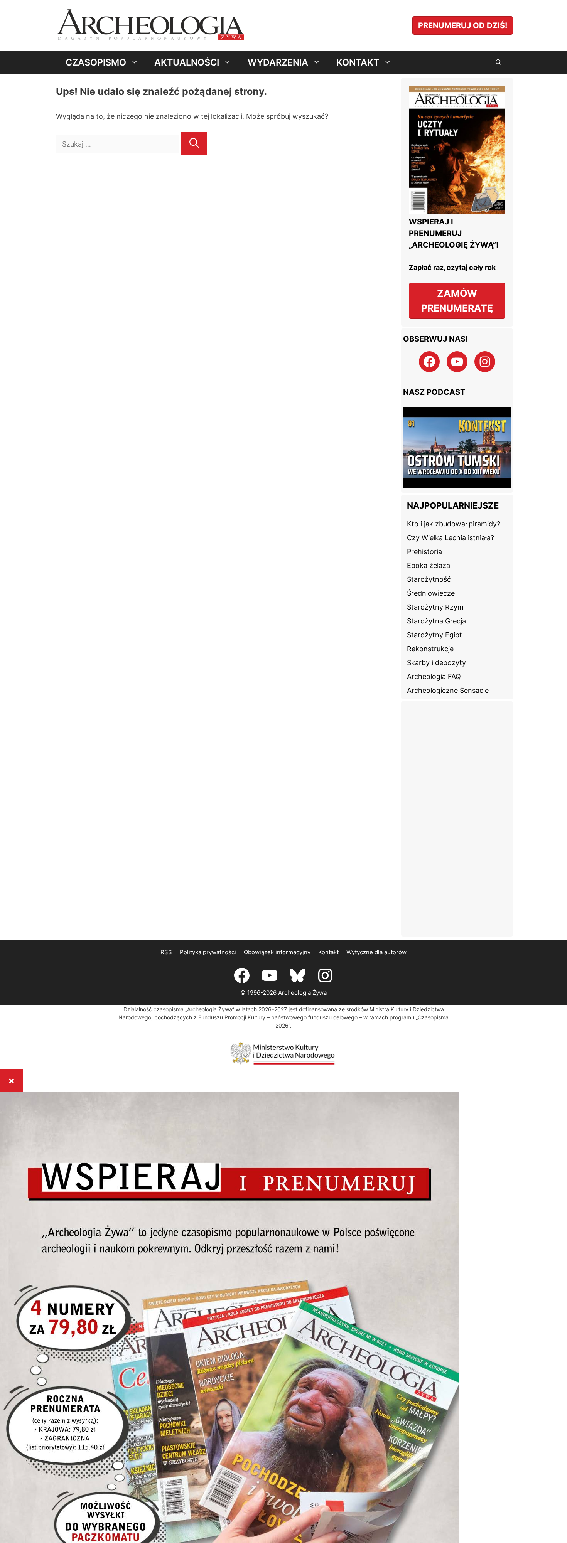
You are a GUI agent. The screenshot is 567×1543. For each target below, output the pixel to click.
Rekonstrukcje (430, 649)
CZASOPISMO (96, 62)
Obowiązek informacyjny (277, 952)
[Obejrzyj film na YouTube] (457, 486)
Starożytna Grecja (436, 621)
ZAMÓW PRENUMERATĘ (457, 301)
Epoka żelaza (428, 565)
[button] (498, 62)
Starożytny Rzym (435, 607)
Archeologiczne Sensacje (448, 690)
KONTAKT (357, 62)
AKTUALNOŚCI (186, 62)
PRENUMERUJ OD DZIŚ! (462, 25)
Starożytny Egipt (434, 635)
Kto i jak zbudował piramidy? (453, 524)
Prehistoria (424, 551)
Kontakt (328, 952)
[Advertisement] (457, 819)
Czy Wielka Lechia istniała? (450, 538)
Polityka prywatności (208, 952)
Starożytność (429, 579)
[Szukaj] (194, 143)
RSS (166, 952)
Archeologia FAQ (434, 676)
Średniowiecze (431, 593)
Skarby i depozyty (436, 663)
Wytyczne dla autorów (376, 952)
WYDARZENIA (278, 62)
